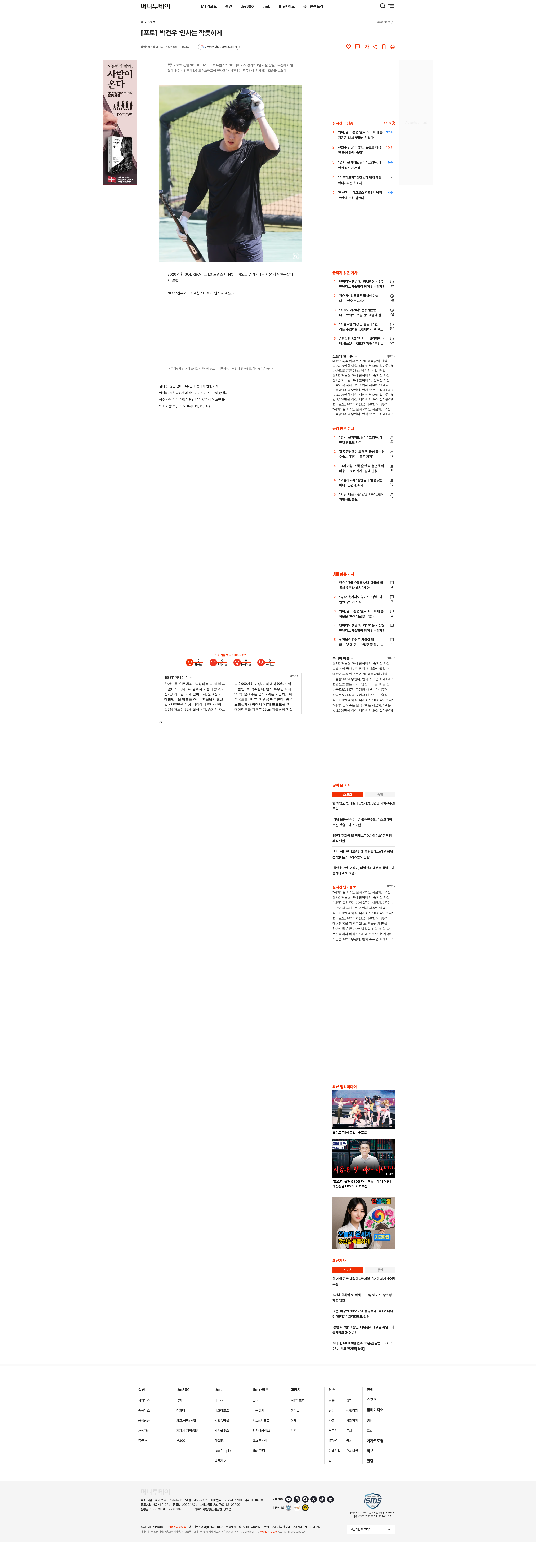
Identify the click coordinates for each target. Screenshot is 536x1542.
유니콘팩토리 (313, 6)
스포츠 (151, 22)
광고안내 (244, 1527)
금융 (332, 1401)
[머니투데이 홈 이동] (155, 1492)
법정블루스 (221, 1431)
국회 (179, 1401)
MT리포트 (209, 6)
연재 (293, 1421)
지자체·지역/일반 (187, 1431)
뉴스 (255, 1401)
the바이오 (287, 6)
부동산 (333, 1431)
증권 (228, 6)
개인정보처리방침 (176, 1527)
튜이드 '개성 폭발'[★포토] (350, 1133)
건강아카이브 (261, 1431)
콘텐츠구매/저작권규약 (277, 1527)
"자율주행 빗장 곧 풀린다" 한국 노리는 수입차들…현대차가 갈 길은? (361, 329)
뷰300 (180, 1441)
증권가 (142, 1441)
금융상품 (144, 1421)
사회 (332, 1421)
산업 (332, 1411)
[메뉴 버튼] (391, 6)
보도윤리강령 (312, 1527)
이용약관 (231, 1527)
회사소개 (146, 1527)
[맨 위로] (527, 1524)
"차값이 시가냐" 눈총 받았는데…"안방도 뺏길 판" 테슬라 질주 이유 (361, 315)
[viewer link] (295, 256)
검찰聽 (219, 1441)
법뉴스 (218, 1401)
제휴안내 (256, 1527)
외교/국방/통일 (186, 1421)
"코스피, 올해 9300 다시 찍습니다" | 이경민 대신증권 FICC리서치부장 (362, 1184)
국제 (349, 1441)
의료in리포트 (261, 1421)
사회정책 (352, 1421)
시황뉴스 (144, 1401)
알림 (370, 1461)
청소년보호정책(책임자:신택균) (206, 1527)
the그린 (259, 1451)
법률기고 (220, 1461)
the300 (247, 6)
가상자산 (144, 1431)
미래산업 (334, 1451)
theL (266, 6)
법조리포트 (221, 1411)
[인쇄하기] (392, 46)
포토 (370, 1431)
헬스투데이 (260, 1441)
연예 (370, 1389)
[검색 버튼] (383, 6)
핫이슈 (295, 1411)
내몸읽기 (258, 1411)
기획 (293, 1431)
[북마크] (384, 46)
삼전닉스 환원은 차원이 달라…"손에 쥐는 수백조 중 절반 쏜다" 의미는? (361, 645)
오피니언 (352, 1451)
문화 (349, 1431)
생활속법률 (221, 1421)
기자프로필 (375, 1441)
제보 (370, 1451)
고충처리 (297, 1527)
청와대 (180, 1411)
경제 (349, 1401)
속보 (332, 1461)
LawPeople (222, 1451)
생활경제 (352, 1411)
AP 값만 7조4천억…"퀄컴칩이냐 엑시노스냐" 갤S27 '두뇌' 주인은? (361, 344)
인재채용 (158, 1527)
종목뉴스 (144, 1411)
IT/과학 (334, 1441)
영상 (370, 1421)
